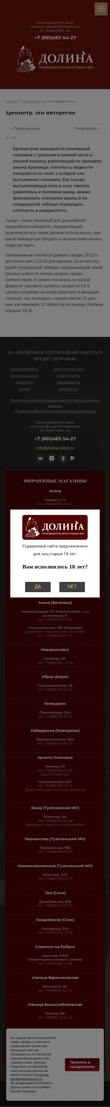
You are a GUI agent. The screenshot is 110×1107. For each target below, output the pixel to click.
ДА (38, 586)
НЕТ (72, 586)
